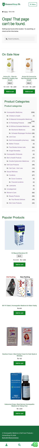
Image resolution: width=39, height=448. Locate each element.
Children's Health (14, 116)
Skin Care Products (15, 203)
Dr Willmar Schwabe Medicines (19, 126)
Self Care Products (13, 165)
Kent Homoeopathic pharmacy (19, 140)
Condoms (12, 175)
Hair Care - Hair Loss (16, 168)
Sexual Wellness (12, 172)
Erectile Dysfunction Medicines (19, 161)
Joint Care (12, 137)
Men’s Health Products (14, 158)
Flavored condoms (17, 182)
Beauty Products (14, 196)
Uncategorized (11, 189)
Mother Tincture (14, 144)
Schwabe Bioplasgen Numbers (21, 133)
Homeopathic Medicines (14, 112)
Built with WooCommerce (10, 438)
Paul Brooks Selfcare (18, 199)
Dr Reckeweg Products (16, 123)
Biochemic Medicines (18, 130)
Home (6, 12)
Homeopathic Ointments (14, 154)
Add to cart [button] (10, 91)
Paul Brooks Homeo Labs (17, 147)
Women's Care (11, 192)
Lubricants (12, 186)
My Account (6, 445)
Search (19, 445)
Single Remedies (14, 151)
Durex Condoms (16, 179)
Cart (30, 443)
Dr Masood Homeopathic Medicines (20, 119)
